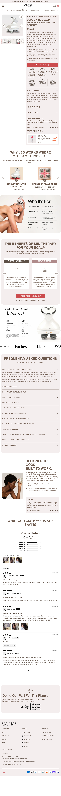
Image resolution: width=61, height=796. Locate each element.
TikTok (26, 746)
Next (21, 25)
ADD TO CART (41, 65)
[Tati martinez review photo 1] (7, 626)
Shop (3, 732)
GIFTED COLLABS (7, 749)
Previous (3, 25)
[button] (22, 542)
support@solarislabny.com (20, 758)
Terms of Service (48, 735)
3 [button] (30, 670)
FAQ (3, 746)
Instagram (27, 735)
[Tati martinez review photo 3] (24, 626)
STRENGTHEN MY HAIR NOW (30, 296)
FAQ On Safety (47, 732)
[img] (7, 573)
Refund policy (47, 739)
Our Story (5, 735)
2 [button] (28, 670)
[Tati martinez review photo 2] (15, 626)
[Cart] (58, 6)
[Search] (53, 6)
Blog (3, 742)
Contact (5, 739)
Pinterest (27, 739)
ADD (54, 139)
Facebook (27, 732)
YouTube (26, 742)
